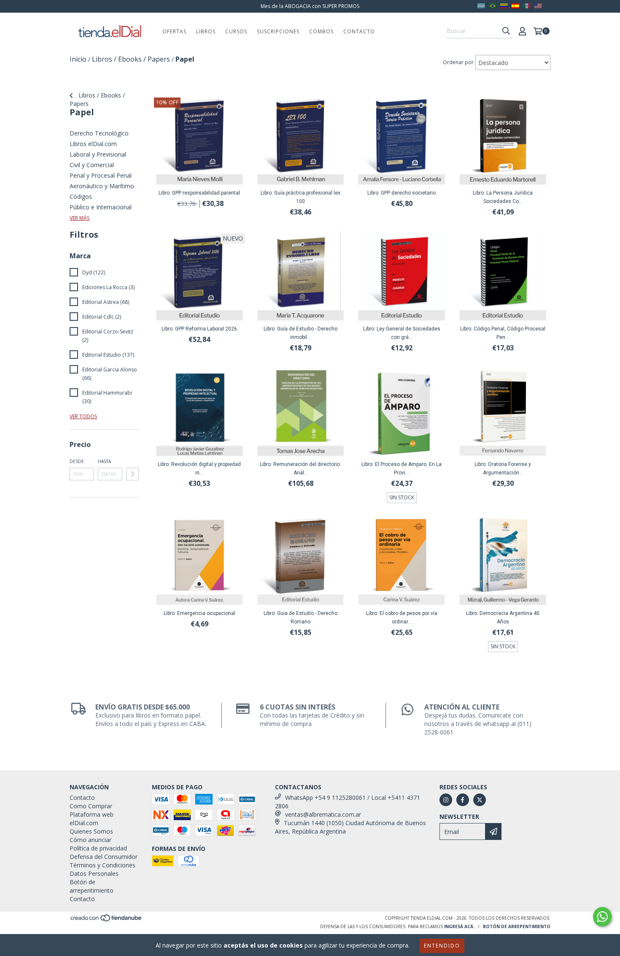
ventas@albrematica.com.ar (323, 814)
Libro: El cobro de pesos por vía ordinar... (401, 617)
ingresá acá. (459, 926)
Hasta (104, 461)
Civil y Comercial (92, 165)
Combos (321, 31)
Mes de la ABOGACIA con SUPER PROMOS (310, 6)
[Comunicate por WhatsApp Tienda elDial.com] (602, 916)
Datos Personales (94, 873)
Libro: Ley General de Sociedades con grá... (401, 333)
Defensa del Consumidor (103, 857)
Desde (77, 461)
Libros (206, 31)
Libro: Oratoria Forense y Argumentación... (502, 468)
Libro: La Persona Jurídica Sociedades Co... (503, 197)
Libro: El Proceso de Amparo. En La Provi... (401, 468)
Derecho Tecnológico (99, 133)
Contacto (359, 31)
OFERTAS (174, 31)
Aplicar (132, 474)
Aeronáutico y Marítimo (102, 186)
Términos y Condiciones (102, 865)
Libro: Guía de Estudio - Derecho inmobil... (300, 333)
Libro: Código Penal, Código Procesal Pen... (502, 333)
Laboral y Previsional (98, 154)
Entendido (442, 945)
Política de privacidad (98, 848)
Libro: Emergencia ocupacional (199, 613)
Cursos (236, 31)
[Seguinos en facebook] (462, 800)
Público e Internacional (101, 207)
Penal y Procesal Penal (101, 175)
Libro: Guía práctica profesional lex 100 (300, 197)
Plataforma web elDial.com (91, 818)
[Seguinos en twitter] (479, 800)
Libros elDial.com (93, 144)
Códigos (81, 196)
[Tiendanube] (106, 921)
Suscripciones (278, 31)
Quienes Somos (91, 831)
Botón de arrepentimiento (91, 886)
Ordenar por (458, 62)
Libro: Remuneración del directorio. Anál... (300, 468)
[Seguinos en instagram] (445, 800)
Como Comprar (91, 806)
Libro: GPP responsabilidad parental (199, 193)
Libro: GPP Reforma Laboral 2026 (199, 329)
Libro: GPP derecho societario (401, 193)
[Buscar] (506, 30)
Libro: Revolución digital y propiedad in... (199, 468)
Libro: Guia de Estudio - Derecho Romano (300, 617)
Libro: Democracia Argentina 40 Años (502, 617)
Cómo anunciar (90, 840)
